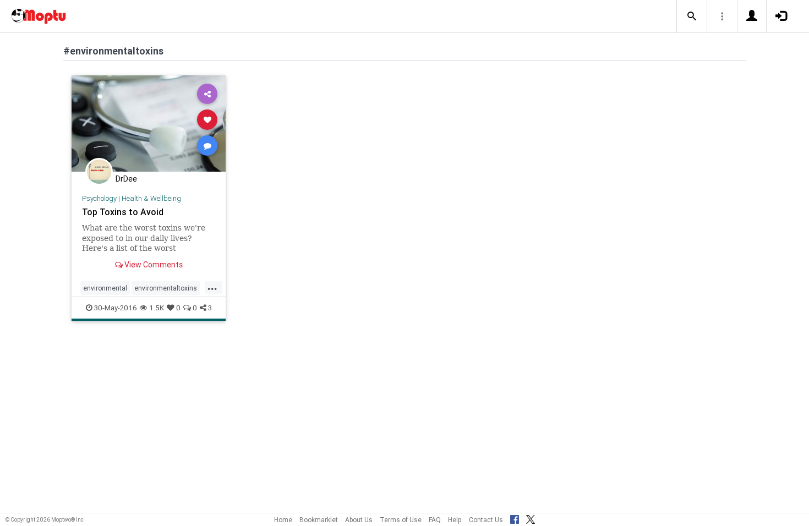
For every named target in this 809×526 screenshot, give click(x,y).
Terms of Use (401, 520)
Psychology (99, 198)
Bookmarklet (318, 520)
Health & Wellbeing (151, 198)
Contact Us (486, 520)
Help (455, 520)
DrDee (126, 179)
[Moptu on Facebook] (514, 517)
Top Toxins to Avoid (122, 211)
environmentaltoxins (165, 288)
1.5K (156, 308)
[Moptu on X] (530, 517)
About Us (359, 520)
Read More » (149, 123)
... (212, 287)
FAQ (435, 520)
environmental (105, 288)
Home (283, 520)
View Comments (153, 265)
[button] (692, 16)
